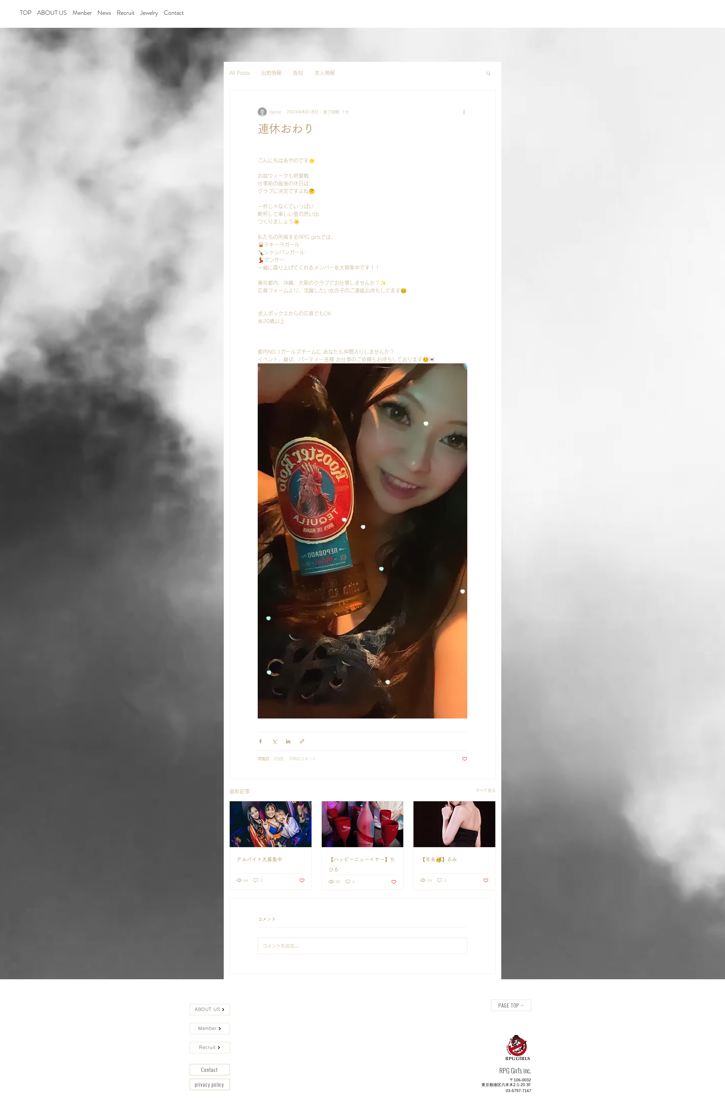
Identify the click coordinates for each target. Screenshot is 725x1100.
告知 (298, 72)
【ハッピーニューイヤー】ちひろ (362, 864)
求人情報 (324, 72)
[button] (488, 73)
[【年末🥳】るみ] (454, 824)
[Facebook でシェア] (260, 741)
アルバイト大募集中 (259, 859)
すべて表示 (486, 790)
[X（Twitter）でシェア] (274, 741)
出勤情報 (271, 72)
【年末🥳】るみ (438, 859)
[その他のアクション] (463, 112)
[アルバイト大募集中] (271, 824)
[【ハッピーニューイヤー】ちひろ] (363, 824)
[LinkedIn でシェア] (288, 741)
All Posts (239, 72)
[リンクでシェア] (302, 741)
